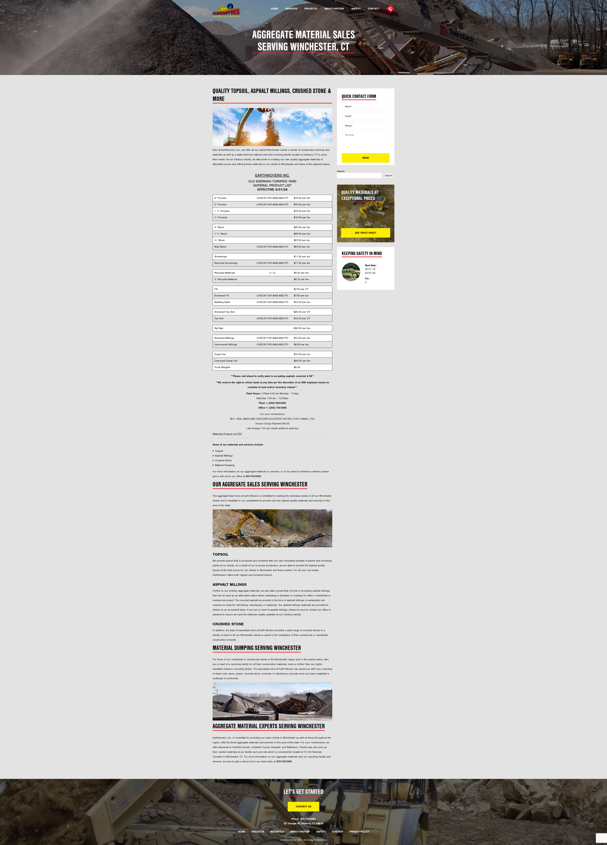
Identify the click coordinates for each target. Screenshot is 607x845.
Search (341, 171)
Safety (356, 8)
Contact (373, 8)
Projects (310, 8)
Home (274, 8)
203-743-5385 (308, 818)
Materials (277, 831)
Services (291, 8)
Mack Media (322, 840)
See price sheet (365, 232)
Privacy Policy (359, 831)
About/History (334, 8)
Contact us (303, 806)
